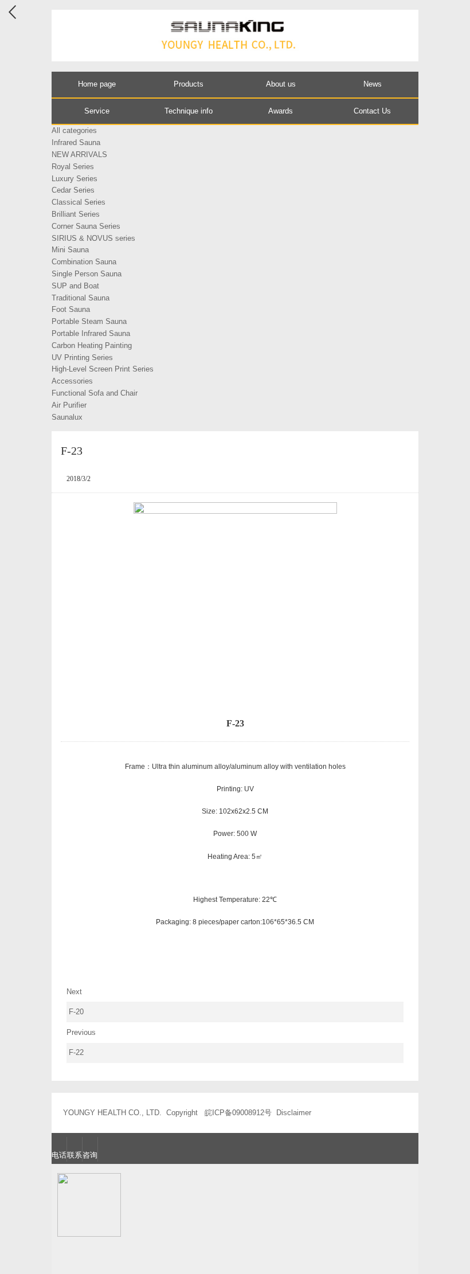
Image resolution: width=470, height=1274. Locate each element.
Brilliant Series (76, 214)
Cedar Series (73, 190)
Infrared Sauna (76, 142)
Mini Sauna (70, 249)
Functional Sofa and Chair (95, 393)
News (372, 84)
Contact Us (372, 111)
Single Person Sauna (87, 273)
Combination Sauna (84, 261)
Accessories (72, 381)
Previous (81, 1042)
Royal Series (73, 166)
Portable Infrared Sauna (91, 333)
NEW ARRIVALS (79, 154)
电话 (59, 1155)
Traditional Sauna (80, 298)
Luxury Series (74, 178)
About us (281, 84)
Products (188, 84)
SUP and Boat (75, 286)
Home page (97, 84)
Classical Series (78, 202)
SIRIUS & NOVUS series (93, 238)
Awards (280, 111)
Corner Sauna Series (86, 226)
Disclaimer (293, 1112)
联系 (74, 1155)
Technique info (188, 111)
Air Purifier (69, 405)
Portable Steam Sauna (89, 321)
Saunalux (67, 417)
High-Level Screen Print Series (103, 369)
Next (75, 1002)
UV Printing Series (82, 357)
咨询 (90, 1155)
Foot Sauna (71, 309)
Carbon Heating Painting (92, 345)
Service (96, 111)
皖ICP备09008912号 (238, 1112)
